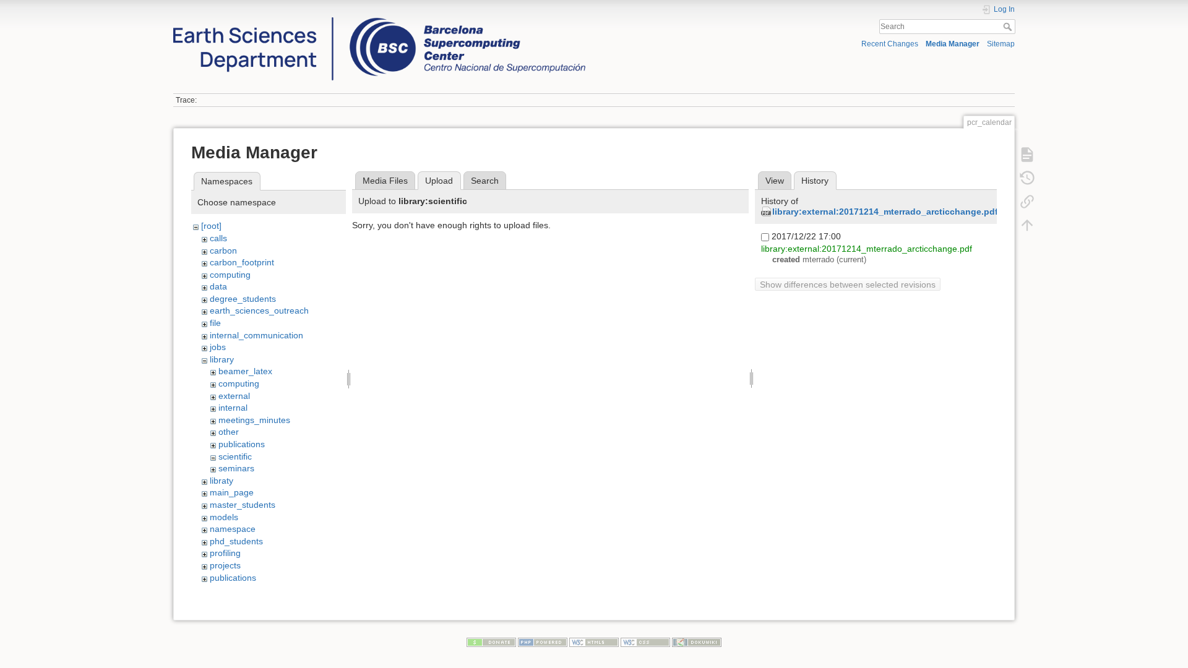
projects (225, 565)
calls (218, 238)
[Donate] (491, 641)
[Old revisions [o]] (1027, 177)
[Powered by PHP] (542, 641)
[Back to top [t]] (1027, 224)
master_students (242, 505)
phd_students (236, 541)
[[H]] (379, 20)
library (222, 359)
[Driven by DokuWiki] (696, 641)
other (228, 432)
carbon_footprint (242, 262)
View (774, 181)
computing (230, 275)
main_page (232, 492)
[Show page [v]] (1027, 154)
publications (241, 444)
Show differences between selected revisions (848, 284)
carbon (223, 250)
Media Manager (952, 44)
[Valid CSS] (645, 641)
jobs (218, 347)
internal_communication (256, 335)
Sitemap (1001, 44)
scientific (235, 456)
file (215, 323)
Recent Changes (889, 44)
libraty (221, 481)
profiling (225, 553)
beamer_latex (245, 371)
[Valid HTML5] (594, 641)
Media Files (385, 181)
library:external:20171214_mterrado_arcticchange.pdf (885, 211)
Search (1009, 26)
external (234, 396)
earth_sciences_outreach (259, 310)
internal (233, 408)
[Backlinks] (1027, 201)
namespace (233, 529)
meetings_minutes (254, 420)
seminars (236, 468)
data (218, 286)
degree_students (243, 299)
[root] (211, 226)
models (224, 517)
